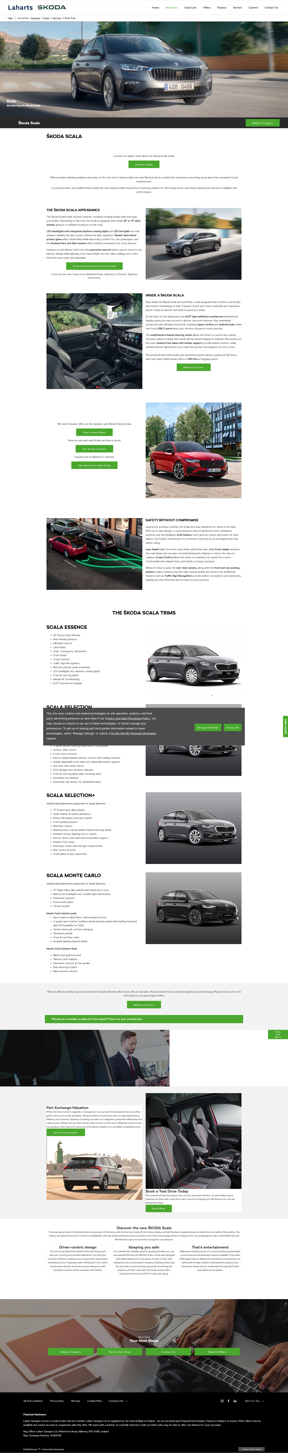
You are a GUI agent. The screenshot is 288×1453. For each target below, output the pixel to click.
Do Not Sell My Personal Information (133, 733)
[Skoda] (52, 7)
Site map (75, 1401)
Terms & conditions (33, 1401)
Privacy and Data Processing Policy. (128, 718)
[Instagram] (222, 1401)
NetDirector (32, 1449)
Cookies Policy (94, 1401)
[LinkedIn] (235, 1401)
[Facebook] (228, 1401)
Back (10, 18)
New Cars (57, 18)
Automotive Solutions (53, 1449)
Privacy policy (57, 1401)
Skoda (46, 18)
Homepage (35, 18)
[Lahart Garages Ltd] (20, 7)
